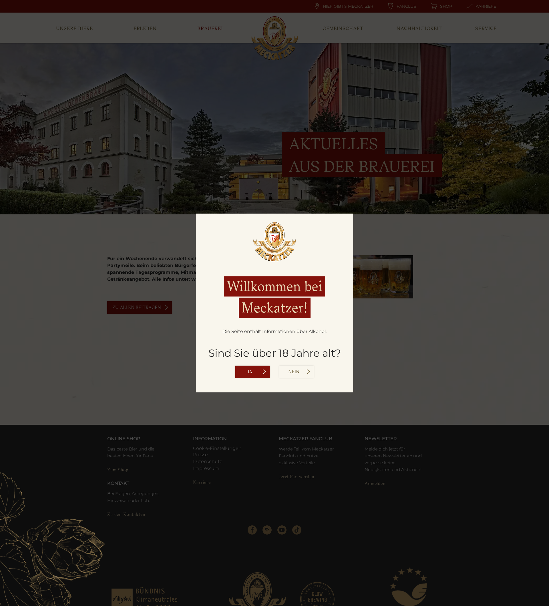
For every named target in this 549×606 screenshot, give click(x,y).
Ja (249, 372)
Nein (293, 372)
